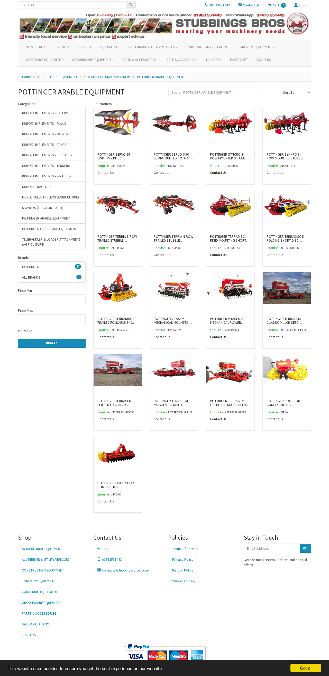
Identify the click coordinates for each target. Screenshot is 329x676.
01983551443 (112, 559)
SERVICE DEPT (36, 46)
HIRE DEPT (62, 46)
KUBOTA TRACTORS (37, 186)
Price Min (25, 290)
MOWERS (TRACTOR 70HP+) (42, 207)
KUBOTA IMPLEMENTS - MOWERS (46, 134)
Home (26, 76)
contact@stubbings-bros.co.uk (126, 570)
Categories (26, 103)
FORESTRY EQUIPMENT (255, 46)
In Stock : (25, 331)
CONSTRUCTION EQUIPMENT (206, 46)
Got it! (306, 668)
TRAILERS (213, 59)
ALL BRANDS (51, 277)
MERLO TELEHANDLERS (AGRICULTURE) (50, 197)
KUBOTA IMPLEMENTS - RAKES (44, 144)
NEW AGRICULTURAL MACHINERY (107, 76)
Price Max (25, 310)
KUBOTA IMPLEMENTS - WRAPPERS (48, 176)
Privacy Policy (183, 559)
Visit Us (102, 548)
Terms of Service (185, 548)
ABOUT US (263, 59)
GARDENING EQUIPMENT (44, 59)
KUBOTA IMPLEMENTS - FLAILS (44, 123)
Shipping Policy (184, 581)
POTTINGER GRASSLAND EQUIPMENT (49, 228)
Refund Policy (182, 570)
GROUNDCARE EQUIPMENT (91, 59)
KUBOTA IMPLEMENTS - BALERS (45, 113)
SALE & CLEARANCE (181, 59)
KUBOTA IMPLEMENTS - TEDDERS (46, 165)
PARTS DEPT (239, 59)
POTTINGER (51, 266)
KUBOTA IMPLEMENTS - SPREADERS (48, 155)
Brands (23, 257)
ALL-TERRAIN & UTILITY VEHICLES (151, 46)
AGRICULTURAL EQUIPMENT (97, 46)
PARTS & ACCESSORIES (139, 59)
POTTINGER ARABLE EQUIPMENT (161, 76)
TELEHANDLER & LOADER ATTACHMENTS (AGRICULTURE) (51, 242)
